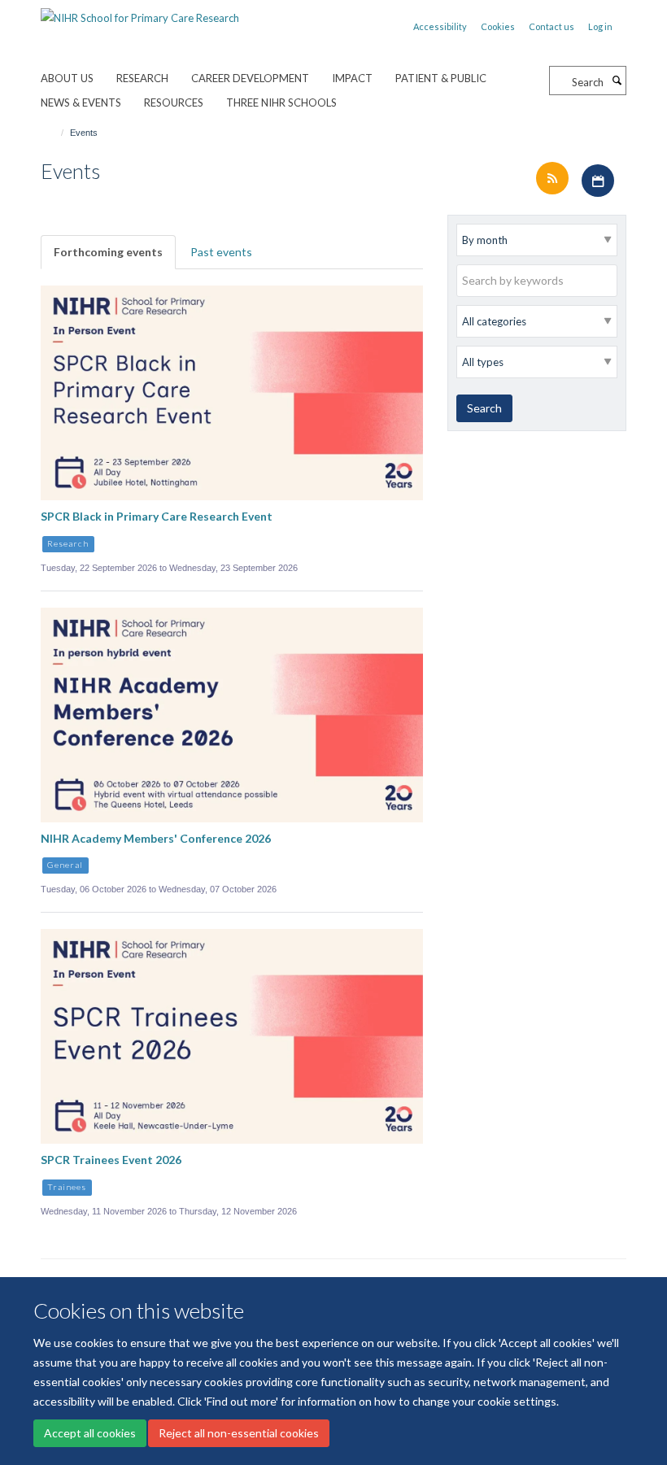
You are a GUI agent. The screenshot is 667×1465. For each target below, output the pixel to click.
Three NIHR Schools (281, 102)
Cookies (498, 26)
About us (67, 78)
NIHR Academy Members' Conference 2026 (156, 838)
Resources (173, 102)
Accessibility (440, 26)
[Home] (55, 133)
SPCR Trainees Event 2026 (111, 1159)
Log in (600, 26)
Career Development (250, 78)
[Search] (617, 80)
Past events (221, 252)
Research (142, 78)
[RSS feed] (553, 178)
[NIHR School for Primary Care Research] (140, 12)
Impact (352, 78)
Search (484, 408)
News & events (81, 102)
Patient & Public (440, 78)
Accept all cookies (90, 1433)
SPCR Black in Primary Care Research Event (156, 516)
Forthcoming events (108, 252)
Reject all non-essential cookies (239, 1433)
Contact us (551, 26)
